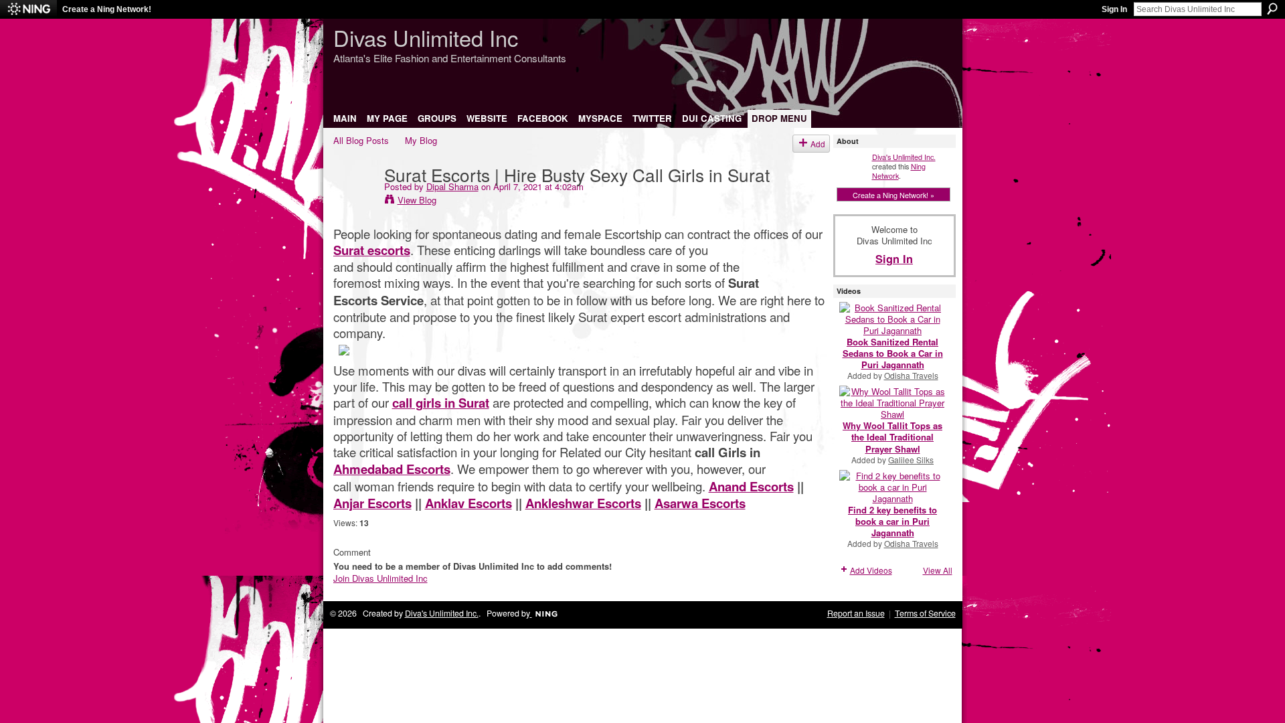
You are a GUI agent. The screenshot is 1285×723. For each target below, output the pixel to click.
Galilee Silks (911, 459)
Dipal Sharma (452, 186)
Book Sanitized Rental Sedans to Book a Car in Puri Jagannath (893, 353)
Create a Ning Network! (106, 9)
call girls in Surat (440, 403)
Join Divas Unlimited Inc (380, 578)
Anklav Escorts (468, 503)
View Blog (417, 199)
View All (937, 570)
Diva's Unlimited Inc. (904, 156)
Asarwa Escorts (700, 503)
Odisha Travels (911, 375)
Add (817, 143)
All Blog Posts (361, 140)
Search (1272, 9)
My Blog (421, 140)
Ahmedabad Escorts (391, 469)
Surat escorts (371, 250)
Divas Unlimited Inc (425, 37)
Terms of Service (925, 613)
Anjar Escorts (372, 503)
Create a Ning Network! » (893, 194)
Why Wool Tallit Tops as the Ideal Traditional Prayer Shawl (892, 437)
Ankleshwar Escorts (583, 503)
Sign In (1114, 9)
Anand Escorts (751, 486)
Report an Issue (856, 613)
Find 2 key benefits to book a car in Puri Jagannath (892, 521)
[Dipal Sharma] (354, 201)
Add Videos (871, 570)
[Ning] (28, 9)
